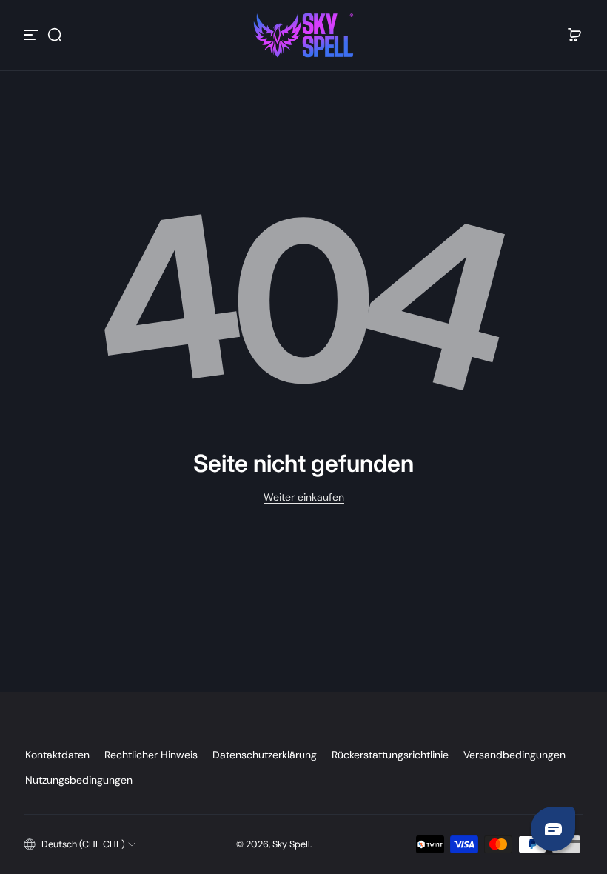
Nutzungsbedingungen (79, 780)
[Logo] (303, 35)
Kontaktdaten (57, 754)
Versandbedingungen (514, 754)
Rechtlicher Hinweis (151, 754)
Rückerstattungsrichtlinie (390, 754)
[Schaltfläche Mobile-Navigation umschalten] (32, 34)
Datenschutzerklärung (264, 754)
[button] (54, 34)
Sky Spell (291, 844)
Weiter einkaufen (304, 497)
